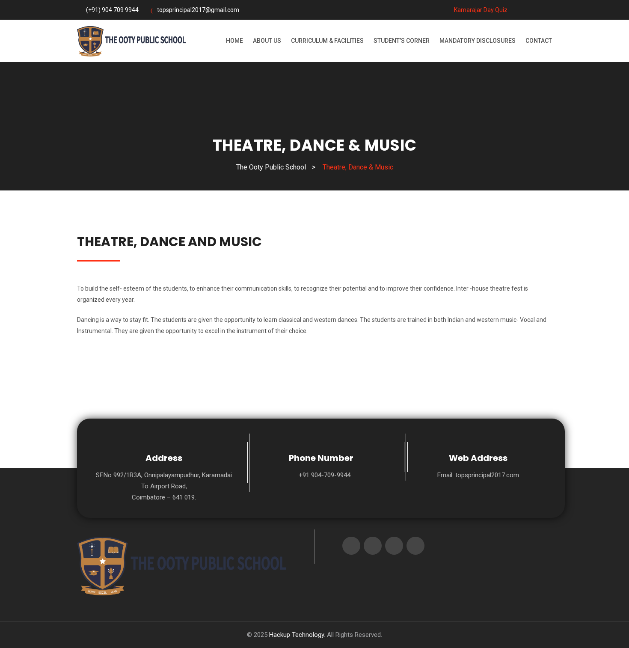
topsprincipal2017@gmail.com (198, 9)
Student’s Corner (402, 40)
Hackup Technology (296, 635)
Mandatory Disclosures (477, 40)
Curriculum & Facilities (327, 40)
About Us (267, 40)
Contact (538, 40)
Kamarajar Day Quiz (480, 9)
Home (234, 40)
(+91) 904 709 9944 (112, 9)
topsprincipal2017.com (487, 475)
